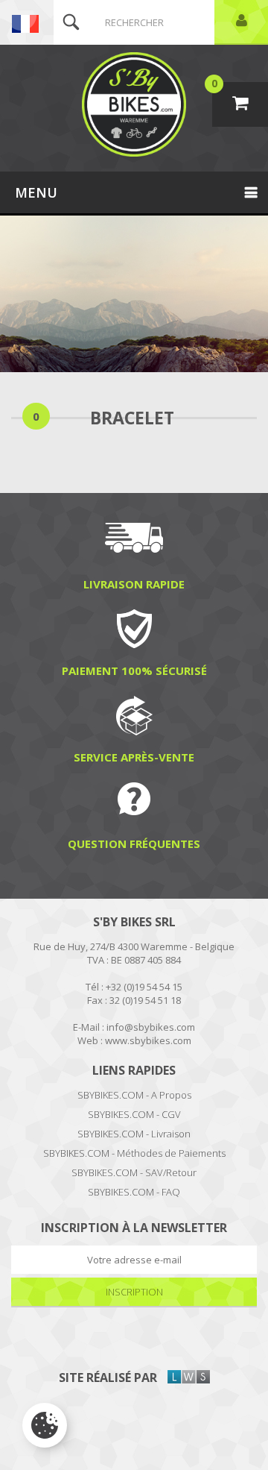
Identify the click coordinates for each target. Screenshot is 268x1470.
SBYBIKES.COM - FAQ (134, 1192)
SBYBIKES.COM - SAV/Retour (134, 1172)
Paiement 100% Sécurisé (134, 670)
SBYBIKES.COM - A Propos (134, 1095)
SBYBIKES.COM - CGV (134, 1114)
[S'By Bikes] (134, 104)
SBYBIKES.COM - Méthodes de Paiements (134, 1153)
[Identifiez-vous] (241, 21)
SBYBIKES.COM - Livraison (134, 1133)
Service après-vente (134, 757)
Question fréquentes (134, 843)
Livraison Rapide (134, 584)
